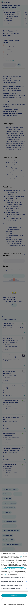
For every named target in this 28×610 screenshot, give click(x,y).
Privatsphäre (5, 574)
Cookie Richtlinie (21, 607)
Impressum (15, 607)
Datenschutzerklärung (7, 607)
